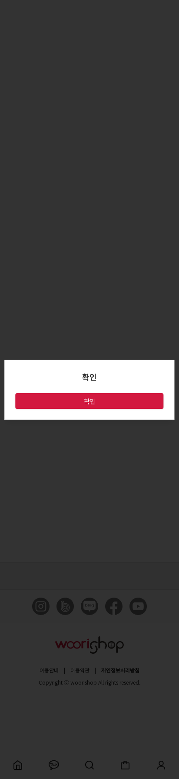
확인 (89, 401)
